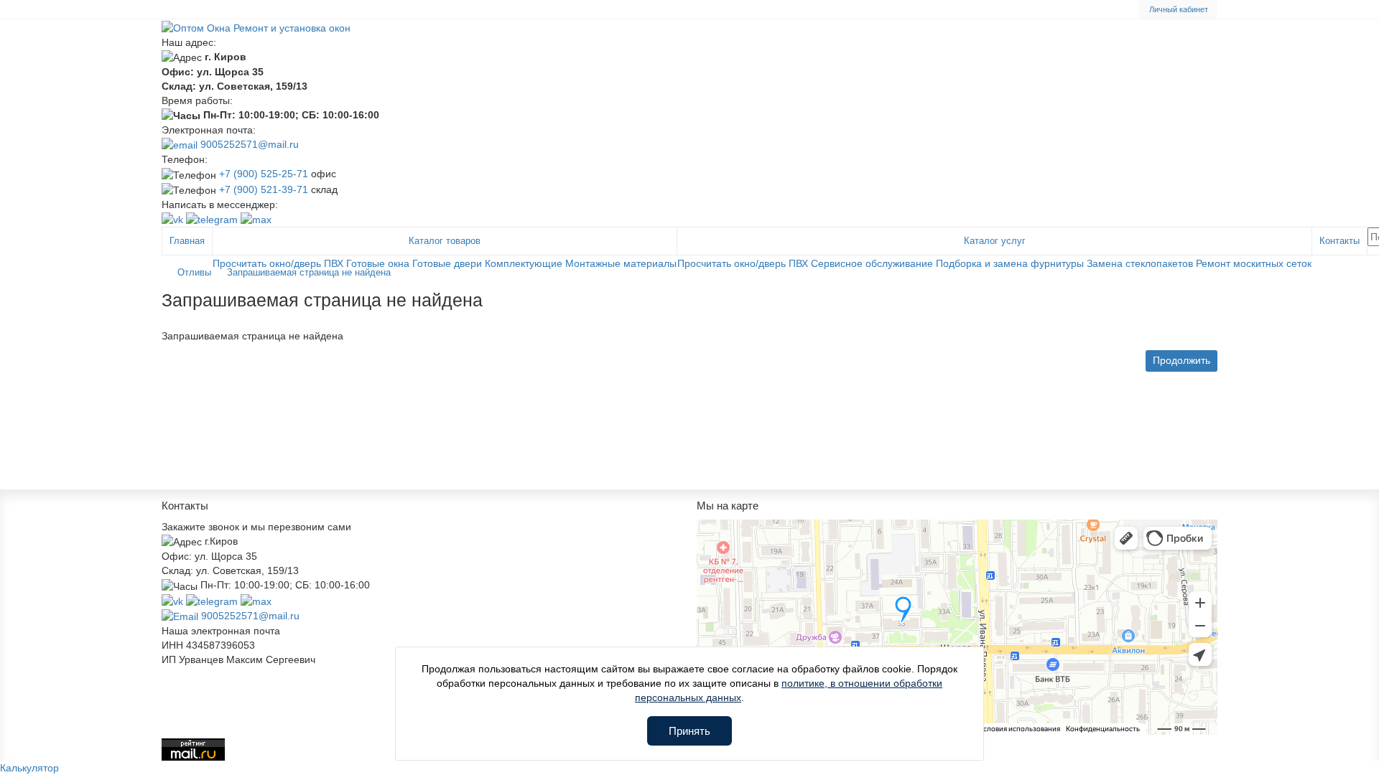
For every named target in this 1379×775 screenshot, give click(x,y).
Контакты (1339, 240)
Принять (689, 731)
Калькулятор (29, 768)
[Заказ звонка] (1350, 739)
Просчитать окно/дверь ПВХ (278, 263)
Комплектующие (523, 263)
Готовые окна (377, 263)
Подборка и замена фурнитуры (1010, 263)
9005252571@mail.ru (248, 144)
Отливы (194, 272)
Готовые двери (447, 263)
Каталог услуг (995, 240)
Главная (187, 240)
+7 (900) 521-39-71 (263, 189)
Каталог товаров (444, 240)
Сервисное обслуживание (872, 263)
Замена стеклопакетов (1140, 263)
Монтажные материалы (621, 263)
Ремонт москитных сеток (1253, 263)
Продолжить (1181, 360)
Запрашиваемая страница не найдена (309, 272)
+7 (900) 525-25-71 (263, 173)
